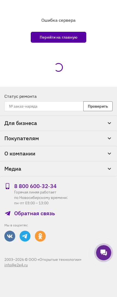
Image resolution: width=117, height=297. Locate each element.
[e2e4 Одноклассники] (40, 236)
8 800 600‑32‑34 (35, 186)
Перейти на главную (58, 37)
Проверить (98, 106)
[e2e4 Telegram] (25, 236)
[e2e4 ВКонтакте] (9, 236)
